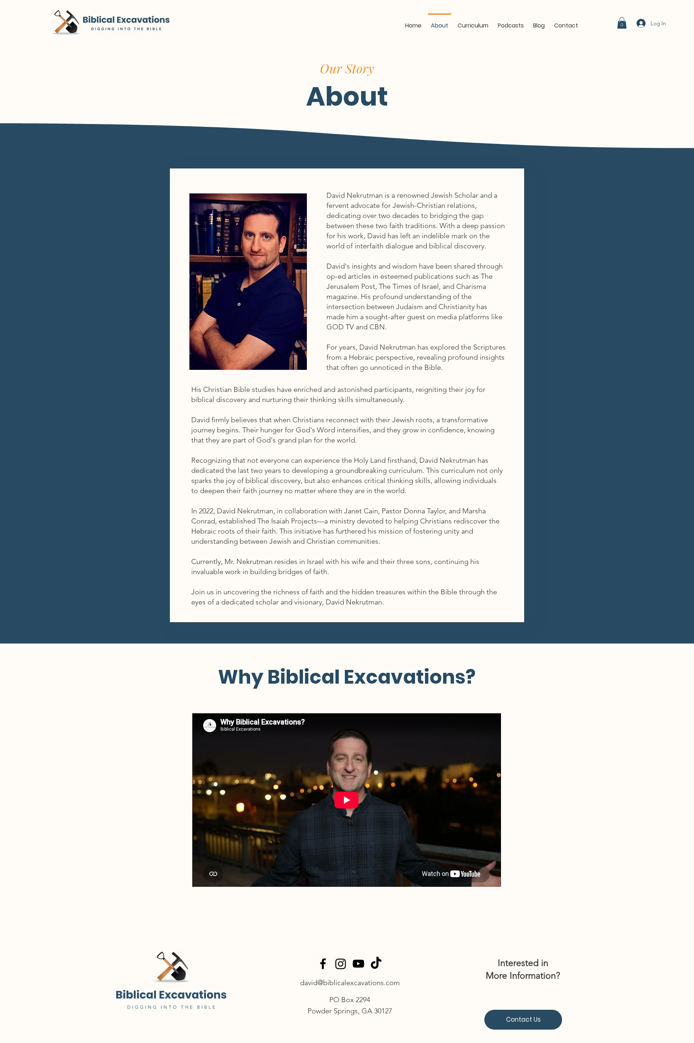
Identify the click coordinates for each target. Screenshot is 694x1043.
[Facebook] (323, 964)
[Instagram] (341, 964)
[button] (473, 22)
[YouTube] (358, 964)
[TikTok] (376, 964)
